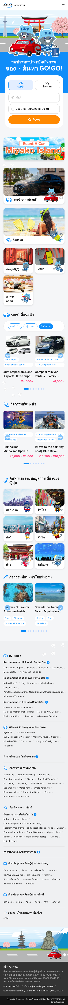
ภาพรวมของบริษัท (11, 986)
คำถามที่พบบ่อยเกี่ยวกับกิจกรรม (19, 851)
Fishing (30, 779)
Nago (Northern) (29, 683)
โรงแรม (35, 999)
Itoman (6, 836)
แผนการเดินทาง (30, 879)
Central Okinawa (35, 832)
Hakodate (43, 667)
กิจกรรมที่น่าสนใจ (11, 879)
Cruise (47, 792)
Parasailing (44, 774)
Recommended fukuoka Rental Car (23, 702)
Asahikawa (57, 667)
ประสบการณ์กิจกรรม (51, 879)
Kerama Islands (20, 819)
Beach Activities (11, 792)
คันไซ (37, 902)
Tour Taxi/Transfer (46, 779)
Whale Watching (42, 787)
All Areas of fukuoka (47, 716)
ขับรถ (24, 870)
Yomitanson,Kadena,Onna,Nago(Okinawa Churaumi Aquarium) (33, 692)
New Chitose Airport (13, 667)
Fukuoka (54, 836)
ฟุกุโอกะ (30, 326)
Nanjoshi (18, 836)
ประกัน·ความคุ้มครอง (13, 875)
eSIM (6, 918)
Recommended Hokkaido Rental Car (24, 662)
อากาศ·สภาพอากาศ (12, 883)
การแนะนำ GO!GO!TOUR (51, 990)
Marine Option (55, 783)
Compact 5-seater (26, 732)
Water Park (24, 787)
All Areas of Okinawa (13, 696)
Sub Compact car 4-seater (16, 736)
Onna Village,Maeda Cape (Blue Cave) (22, 823)
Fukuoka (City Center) (48, 711)
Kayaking (22, 783)
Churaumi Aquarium (13, 832)
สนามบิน (30, 883)
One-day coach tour (13, 779)
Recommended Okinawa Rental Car (24, 677)
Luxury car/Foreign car (46, 741)
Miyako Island (53, 832)
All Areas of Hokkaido (30, 672)
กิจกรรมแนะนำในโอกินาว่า (18, 814)
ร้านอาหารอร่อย (10, 870)
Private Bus (9, 796)
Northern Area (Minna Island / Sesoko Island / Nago (28, 827)
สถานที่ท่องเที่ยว (38, 870)
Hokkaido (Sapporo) (36, 836)
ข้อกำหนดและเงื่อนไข (13, 990)
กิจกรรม (47, 86)
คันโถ (28, 902)
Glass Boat (23, 796)
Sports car (26, 741)
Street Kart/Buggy (32, 792)
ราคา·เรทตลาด (33, 875)
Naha (6, 819)
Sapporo (31, 667)
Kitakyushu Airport (12, 716)
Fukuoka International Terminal (18, 711)
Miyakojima (46, 683)
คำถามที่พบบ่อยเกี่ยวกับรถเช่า (19, 756)
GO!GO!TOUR (56, 999)
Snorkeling (8, 774)
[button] (26, 389)
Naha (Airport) (10, 683)
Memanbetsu (9, 672)
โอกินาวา (46, 326)
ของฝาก (48, 875)
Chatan (60, 827)
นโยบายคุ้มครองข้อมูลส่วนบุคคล (38, 986)
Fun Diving (8, 783)
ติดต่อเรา (31, 990)
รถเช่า (20, 86)
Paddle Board (37, 783)
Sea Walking (9, 787)
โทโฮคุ (19, 902)
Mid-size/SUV (10, 741)
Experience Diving (26, 774)
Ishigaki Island (10, 687)
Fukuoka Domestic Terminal (17, 707)
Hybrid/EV (8, 732)
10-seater (8, 745)
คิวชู (46, 902)
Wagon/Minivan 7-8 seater (46, 736)
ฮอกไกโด (15, 326)
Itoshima (29, 716)
